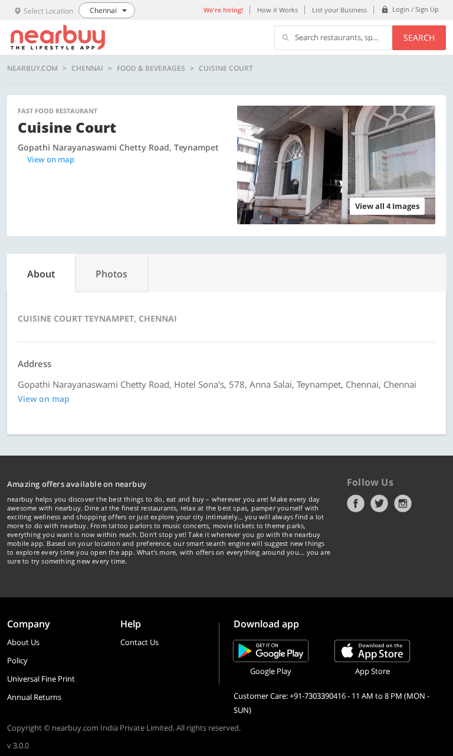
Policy (17, 660)
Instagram (403, 503)
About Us (23, 642)
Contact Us (139, 642)
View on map (50, 159)
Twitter (379, 503)
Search (419, 37)
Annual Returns (34, 697)
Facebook (356, 503)
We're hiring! (223, 9)
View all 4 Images (387, 206)
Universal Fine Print (41, 678)
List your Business (339, 9)
